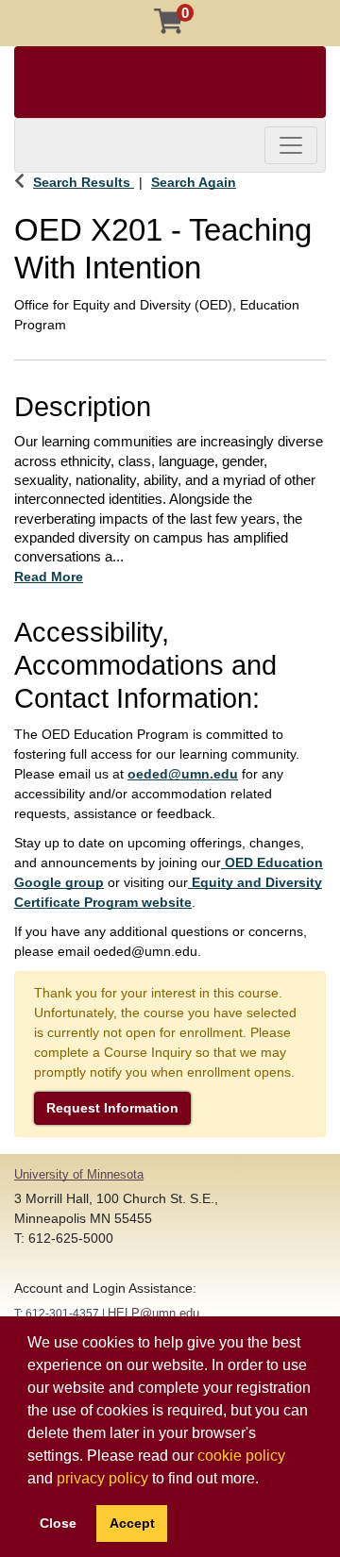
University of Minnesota (79, 1174)
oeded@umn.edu (183, 773)
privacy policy (102, 1478)
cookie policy (241, 1456)
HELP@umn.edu (153, 1313)
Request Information (112, 1107)
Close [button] (58, 1523)
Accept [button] (132, 1523)
